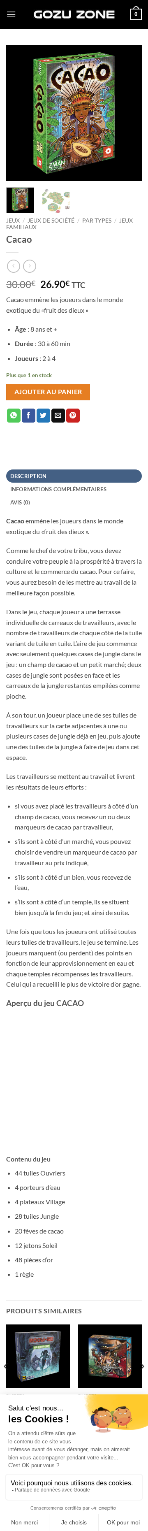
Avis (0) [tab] (20, 502)
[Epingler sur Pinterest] (73, 416)
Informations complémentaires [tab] (58, 489)
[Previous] (19, 113)
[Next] (128, 113)
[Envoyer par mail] (58, 416)
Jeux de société (51, 220)
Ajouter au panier (48, 391)
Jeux (13, 220)
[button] (11, 14)
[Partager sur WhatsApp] (14, 416)
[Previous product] (29, 266)
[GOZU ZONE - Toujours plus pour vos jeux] (74, 14)
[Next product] (13, 266)
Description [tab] (28, 476)
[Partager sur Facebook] (28, 416)
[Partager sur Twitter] (43, 416)
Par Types (96, 220)
